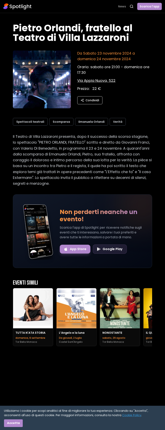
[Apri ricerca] (132, 6)
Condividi (92, 100)
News (122, 6)
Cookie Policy (131, 415)
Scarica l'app (149, 6)
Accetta (13, 423)
